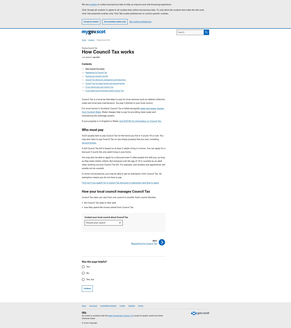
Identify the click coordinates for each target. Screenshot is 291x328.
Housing (91, 40)
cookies (93, 4)
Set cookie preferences (140, 21)
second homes (89, 143)
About (84, 306)
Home (84, 40)
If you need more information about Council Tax (104, 91)
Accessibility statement (108, 306)
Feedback (131, 306)
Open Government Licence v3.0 (120, 316)
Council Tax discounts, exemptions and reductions (105, 80)
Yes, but (90, 279)
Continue (87, 288)
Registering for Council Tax (96, 73)
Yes (88, 266)
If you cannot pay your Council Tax (99, 87)
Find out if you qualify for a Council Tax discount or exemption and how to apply (120, 183)
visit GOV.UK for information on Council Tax (140, 121)
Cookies (122, 306)
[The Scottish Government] (200, 313)
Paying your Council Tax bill (96, 76)
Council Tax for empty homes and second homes (105, 83)
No (87, 273)
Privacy (140, 306)
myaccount (93, 306)
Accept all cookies (91, 22)
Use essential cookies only (115, 22)
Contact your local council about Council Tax (106, 217)
